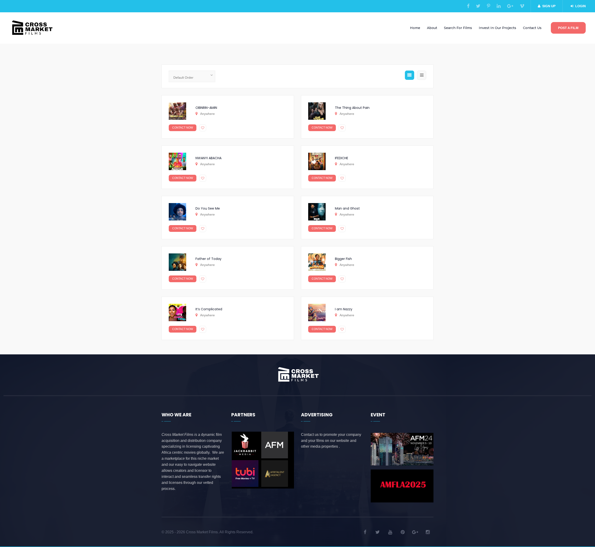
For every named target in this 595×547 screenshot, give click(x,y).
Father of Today (208, 258)
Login (580, 6)
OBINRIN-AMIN (206, 107)
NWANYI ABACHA (208, 158)
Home (415, 28)
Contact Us (532, 28)
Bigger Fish (343, 258)
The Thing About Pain (352, 107)
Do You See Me (207, 208)
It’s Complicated (208, 309)
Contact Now (182, 127)
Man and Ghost (347, 208)
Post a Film (568, 28)
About (432, 28)
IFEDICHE (341, 158)
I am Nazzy (343, 309)
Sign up (548, 6)
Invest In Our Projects (497, 28)
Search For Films (458, 28)
